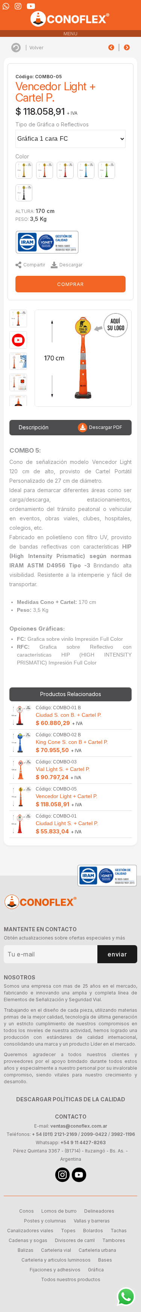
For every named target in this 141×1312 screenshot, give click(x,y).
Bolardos (93, 1230)
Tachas (119, 1230)
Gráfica (96, 1269)
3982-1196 (123, 1134)
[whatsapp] (6, 6)
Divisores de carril (75, 1240)
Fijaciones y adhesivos (55, 1269)
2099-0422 (94, 1134)
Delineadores (99, 1211)
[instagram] (18, 6)
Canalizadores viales (30, 1230)
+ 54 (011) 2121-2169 (54, 1134)
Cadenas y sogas (28, 1240)
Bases (105, 1260)
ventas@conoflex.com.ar (78, 1126)
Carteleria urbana (97, 1250)
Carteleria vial (56, 1250)
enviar (117, 954)
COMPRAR (70, 284)
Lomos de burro (59, 1211)
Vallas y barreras (92, 1221)
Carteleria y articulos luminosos (56, 1260)
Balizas (25, 1250)
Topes (68, 1230)
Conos (26, 1211)
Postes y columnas (45, 1221)
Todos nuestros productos (70, 1279)
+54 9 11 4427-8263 (83, 1142)
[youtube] (31, 6)
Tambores (113, 1240)
